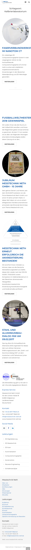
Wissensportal (6, 493)
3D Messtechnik (10, 443)
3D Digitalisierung (11, 439)
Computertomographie (13, 456)
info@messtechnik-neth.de (11, 416)
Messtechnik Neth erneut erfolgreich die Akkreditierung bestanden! (14, 254)
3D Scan (8, 447)
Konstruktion (9, 460)
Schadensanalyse (11, 468)
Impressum (18, 547)
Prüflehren (5, 502)
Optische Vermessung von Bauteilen (13, 516)
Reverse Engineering (12, 464)
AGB (24, 547)
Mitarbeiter (5, 485)
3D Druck (5, 504)
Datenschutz (10, 547)
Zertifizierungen (7, 487)
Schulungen (6, 491)
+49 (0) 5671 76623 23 (12, 412)
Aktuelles (5, 495)
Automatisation (10, 451)
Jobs (3, 489)
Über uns (5, 483)
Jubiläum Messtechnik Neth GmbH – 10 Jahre (14, 183)
